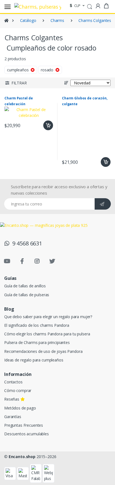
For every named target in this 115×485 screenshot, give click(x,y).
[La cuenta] (98, 6)
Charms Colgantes (94, 20)
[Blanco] (58, 60)
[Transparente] (11, 72)
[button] (90, 6)
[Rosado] (35, 60)
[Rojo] (11, 60)
